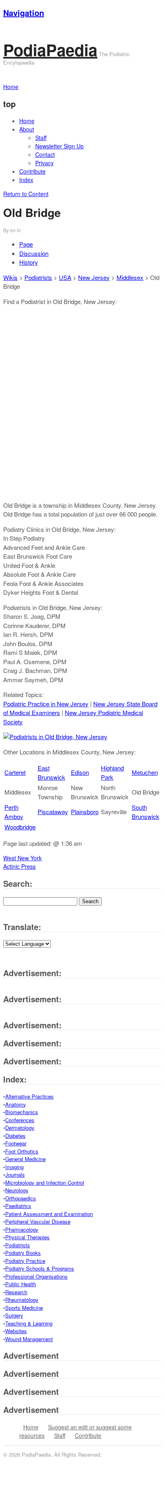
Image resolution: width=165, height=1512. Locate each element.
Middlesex (130, 277)
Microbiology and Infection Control (44, 1182)
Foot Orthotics (21, 1151)
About (26, 129)
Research (16, 1292)
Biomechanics (21, 1112)
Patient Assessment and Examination (49, 1214)
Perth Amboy (13, 812)
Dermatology (19, 1127)
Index (26, 180)
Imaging (14, 1167)
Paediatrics (18, 1206)
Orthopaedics (20, 1198)
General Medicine (25, 1159)
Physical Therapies (27, 1237)
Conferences (19, 1120)
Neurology (16, 1190)
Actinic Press (19, 866)
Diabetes (15, 1135)
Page (26, 244)
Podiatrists (38, 277)
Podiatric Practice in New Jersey (46, 703)
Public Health (20, 1284)
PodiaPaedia (50, 49)
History (28, 262)
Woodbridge (20, 827)
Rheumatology (21, 1299)
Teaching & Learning (28, 1323)
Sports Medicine (24, 1307)
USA (65, 277)
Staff (40, 138)
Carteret (15, 772)
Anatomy (15, 1104)
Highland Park (112, 772)
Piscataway (53, 811)
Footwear (15, 1143)
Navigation (23, 12)
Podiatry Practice (25, 1261)
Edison (80, 772)
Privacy (44, 163)
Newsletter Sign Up (59, 146)
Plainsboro (85, 811)
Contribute (32, 171)
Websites (16, 1331)
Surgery (14, 1315)
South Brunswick (145, 812)
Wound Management (29, 1339)
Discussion (33, 253)
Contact (45, 154)
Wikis (10, 277)
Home (26, 121)
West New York (22, 858)
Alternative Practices (29, 1096)
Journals (15, 1174)
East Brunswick (51, 772)
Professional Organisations (36, 1276)
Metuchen (145, 772)
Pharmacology (21, 1229)
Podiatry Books (23, 1253)
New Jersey (94, 277)
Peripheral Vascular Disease (37, 1221)
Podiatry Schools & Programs (39, 1268)
